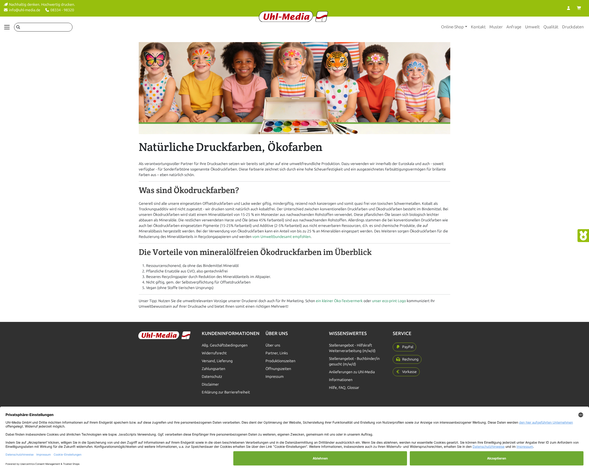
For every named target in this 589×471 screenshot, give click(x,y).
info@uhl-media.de (24, 10)
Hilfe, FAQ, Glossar (344, 387)
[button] (404, 347)
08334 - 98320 (61, 10)
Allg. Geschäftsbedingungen (225, 345)
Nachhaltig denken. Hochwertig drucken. (41, 4)
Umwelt (532, 26)
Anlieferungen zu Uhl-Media (352, 372)
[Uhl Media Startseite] (293, 16)
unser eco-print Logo (389, 301)
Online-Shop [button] (452, 26)
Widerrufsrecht (214, 353)
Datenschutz (212, 376)
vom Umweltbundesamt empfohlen (281, 236)
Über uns (273, 345)
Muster (496, 26)
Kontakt (478, 26)
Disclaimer (210, 384)
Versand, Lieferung (217, 361)
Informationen (340, 380)
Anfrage (513, 26)
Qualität (550, 26)
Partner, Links (277, 353)
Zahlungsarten (213, 369)
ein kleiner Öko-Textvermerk (339, 301)
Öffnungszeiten (278, 369)
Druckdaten (573, 26)
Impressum (275, 376)
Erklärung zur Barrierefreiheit (226, 392)
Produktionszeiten (280, 361)
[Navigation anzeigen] (6, 27)
